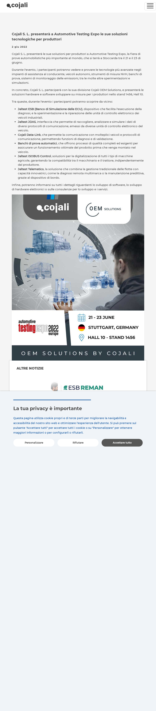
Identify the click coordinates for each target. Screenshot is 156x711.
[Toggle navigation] (150, 6)
